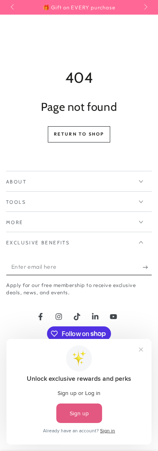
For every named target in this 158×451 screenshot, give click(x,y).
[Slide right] (145, 7)
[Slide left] (13, 7)
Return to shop (79, 134)
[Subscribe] (147, 267)
